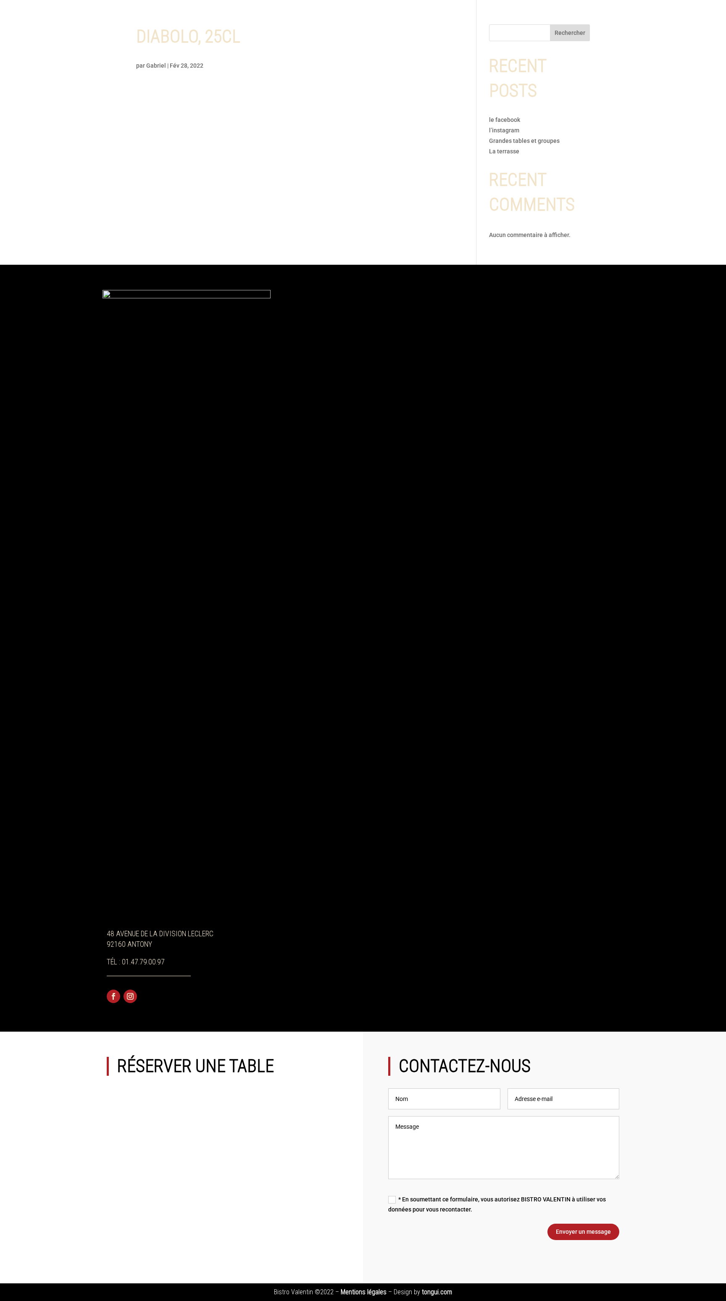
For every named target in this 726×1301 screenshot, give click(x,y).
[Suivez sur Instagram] (130, 996)
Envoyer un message (583, 1231)
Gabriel (156, 65)
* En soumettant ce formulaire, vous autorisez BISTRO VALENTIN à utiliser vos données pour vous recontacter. (497, 1204)
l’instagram (505, 130)
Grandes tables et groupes (524, 140)
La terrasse (504, 151)
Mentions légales (364, 1292)
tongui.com (437, 1292)
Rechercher (570, 32)
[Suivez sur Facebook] (113, 996)
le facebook (504, 119)
